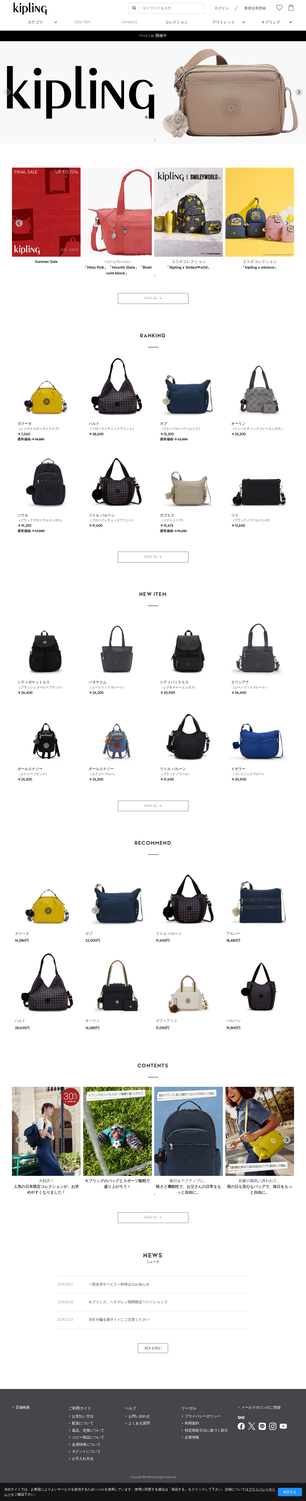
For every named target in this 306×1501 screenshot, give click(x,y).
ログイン (222, 8)
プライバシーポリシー (203, 1416)
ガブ (163, 423)
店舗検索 (23, 1407)
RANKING (129, 22)
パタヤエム (98, 682)
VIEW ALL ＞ (153, 298)
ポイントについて (86, 1451)
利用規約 (192, 1423)
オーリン (238, 423)
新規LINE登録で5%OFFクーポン (153, 36)
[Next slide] (298, 92)
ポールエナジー (30, 769)
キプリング (270, 22)
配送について (82, 1423)
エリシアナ (240, 682)
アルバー (233, 933)
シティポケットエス (33, 682)
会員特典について (86, 1444)
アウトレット (223, 22)
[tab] (151, 140)
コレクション (176, 22)
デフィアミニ (166, 1021)
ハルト (94, 423)
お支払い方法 (82, 1416)
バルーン (233, 1021)
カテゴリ (35, 22)
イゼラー (238, 769)
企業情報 (192, 1437)
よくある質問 (139, 1423)
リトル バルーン (102, 515)
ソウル (22, 515)
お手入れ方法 (82, 1458)
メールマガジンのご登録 (261, 1407)
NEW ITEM (82, 22)
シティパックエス (174, 682)
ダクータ (24, 423)
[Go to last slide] (19, 223)
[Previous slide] (7, 92)
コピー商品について (88, 1437)
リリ (234, 515)
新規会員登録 (255, 8)
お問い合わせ (139, 1416)
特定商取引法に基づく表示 (206, 1430)
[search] (134, 8)
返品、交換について (88, 1430)
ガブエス (167, 515)
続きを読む (153, 1348)
